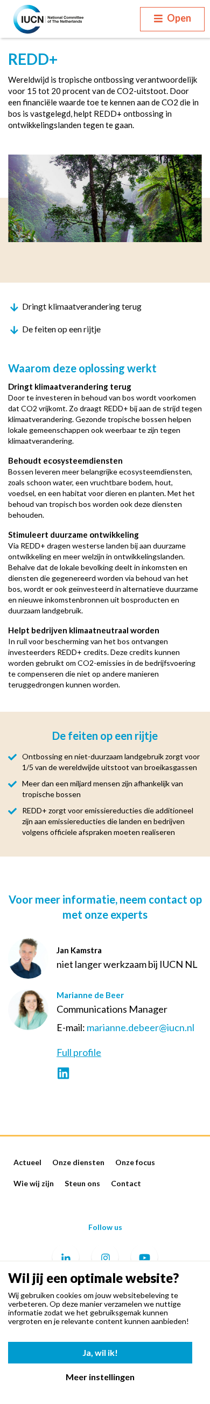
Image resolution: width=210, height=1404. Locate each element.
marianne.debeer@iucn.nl (140, 1027)
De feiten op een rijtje (61, 329)
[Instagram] (105, 1258)
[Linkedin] (66, 1258)
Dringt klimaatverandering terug (82, 306)
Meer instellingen (100, 1377)
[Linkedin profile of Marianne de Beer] (63, 1074)
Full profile (79, 1052)
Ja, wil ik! (100, 1352)
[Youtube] (144, 1258)
